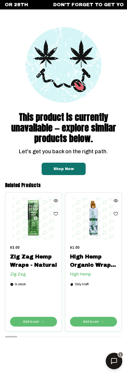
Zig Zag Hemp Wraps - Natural (33, 261)
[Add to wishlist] (56, 213)
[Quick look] (56, 200)
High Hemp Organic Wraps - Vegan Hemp (92, 261)
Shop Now (63, 169)
